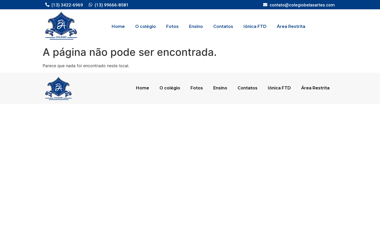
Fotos (172, 26)
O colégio (145, 26)
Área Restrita (291, 26)
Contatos (223, 26)
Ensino (196, 26)
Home (118, 26)
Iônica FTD (255, 26)
